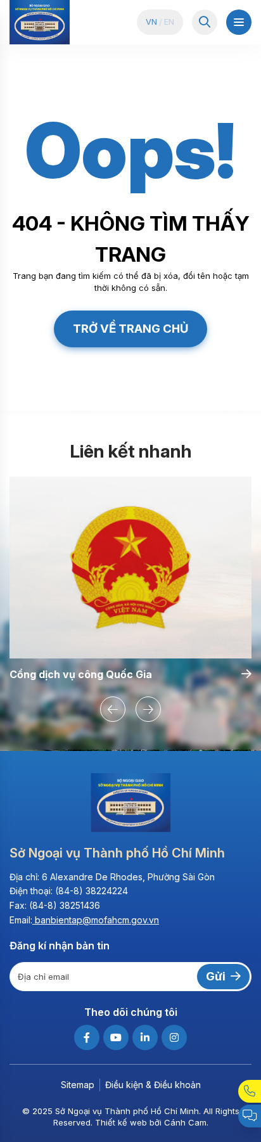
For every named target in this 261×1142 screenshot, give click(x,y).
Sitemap (77, 1084)
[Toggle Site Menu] (238, 22)
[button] (112, 709)
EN (169, 22)
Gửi (216, 976)
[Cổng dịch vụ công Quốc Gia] (130, 567)
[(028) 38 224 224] (249, 1091)
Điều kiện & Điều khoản (153, 1084)
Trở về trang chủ (130, 328)
